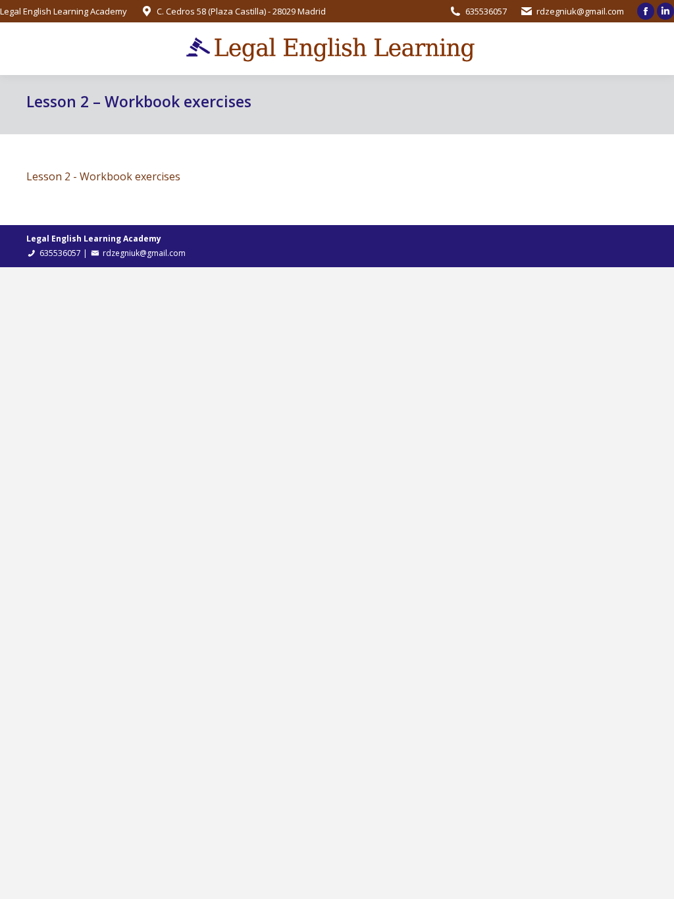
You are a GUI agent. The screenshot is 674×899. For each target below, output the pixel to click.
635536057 (486, 11)
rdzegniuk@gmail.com (580, 11)
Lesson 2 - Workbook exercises (103, 176)
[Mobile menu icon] (21, 49)
